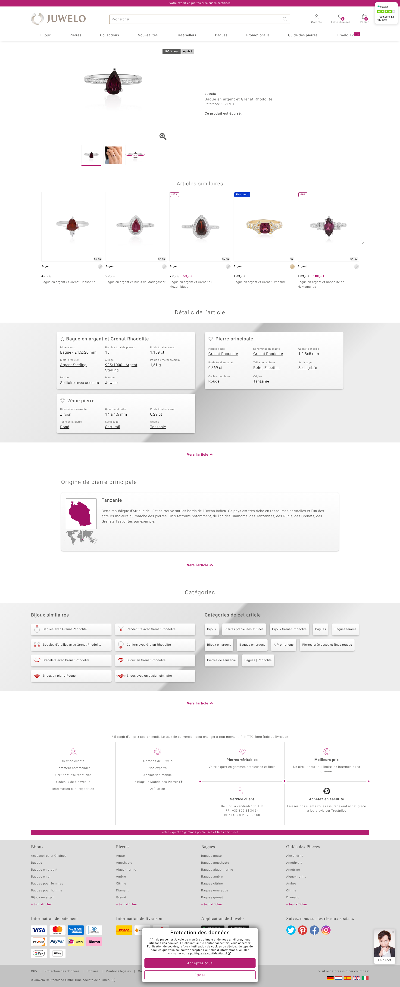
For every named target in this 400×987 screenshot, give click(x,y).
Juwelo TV (347, 35)
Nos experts (157, 768)
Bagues (221, 35)
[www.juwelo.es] (347, 978)
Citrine (121, 883)
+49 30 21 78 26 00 (245, 815)
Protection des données (61, 971)
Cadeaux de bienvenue (73, 782)
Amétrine (293, 870)
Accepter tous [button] (200, 963)
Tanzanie (261, 381)
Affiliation (157, 789)
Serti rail (112, 427)
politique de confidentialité (208, 954)
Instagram (326, 930)
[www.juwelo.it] (365, 978)
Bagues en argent (252, 645)
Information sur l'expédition (73, 789)
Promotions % (257, 35)
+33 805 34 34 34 (245, 811)
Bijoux (45, 35)
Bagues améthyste (215, 863)
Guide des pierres (303, 35)
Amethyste (124, 863)
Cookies (92, 971)
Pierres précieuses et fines (244, 629)
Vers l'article (197, 454)
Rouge (213, 381)
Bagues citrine (212, 883)
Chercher (285, 19)
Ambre (121, 877)
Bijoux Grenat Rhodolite (289, 629)
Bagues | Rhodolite (258, 660)
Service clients (73, 761)
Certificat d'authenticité (73, 775)
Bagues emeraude (214, 890)
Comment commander (73, 768)
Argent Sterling (73, 365)
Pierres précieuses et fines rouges (327, 645)
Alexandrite (294, 856)
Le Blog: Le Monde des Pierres (155, 782)
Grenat (121, 897)
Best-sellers (186, 35)
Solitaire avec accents (79, 383)
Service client (242, 799)
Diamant (122, 890)
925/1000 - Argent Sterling (121, 367)
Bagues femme (345, 629)
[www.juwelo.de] (330, 978)
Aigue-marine (126, 870)
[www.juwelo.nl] (338, 978)
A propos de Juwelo (157, 761)
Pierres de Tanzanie (221, 660)
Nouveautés (148, 35)
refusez (185, 947)
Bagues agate (211, 856)
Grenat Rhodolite (223, 354)
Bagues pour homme (46, 890)
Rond (64, 427)
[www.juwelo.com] (356, 978)
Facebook (314, 930)
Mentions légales (118, 971)
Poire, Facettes (266, 368)
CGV (34, 971)
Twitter (291, 930)
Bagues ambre (212, 877)
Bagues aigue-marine (217, 870)
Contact (144, 971)
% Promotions (284, 645)
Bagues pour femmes (47, 883)
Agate (120, 856)
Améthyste (294, 863)
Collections (109, 35)
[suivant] (362, 242)
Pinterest (302, 930)
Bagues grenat (212, 897)
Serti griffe (307, 368)
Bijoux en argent (219, 645)
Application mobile (158, 775)
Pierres (75, 35)
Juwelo (111, 383)
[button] (316, 19)
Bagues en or (41, 877)
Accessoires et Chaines (48, 856)
